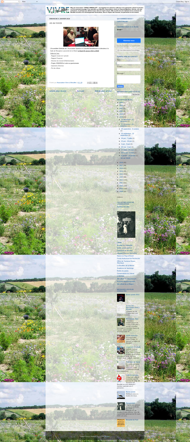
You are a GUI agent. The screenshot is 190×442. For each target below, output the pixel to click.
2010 (121, 186)
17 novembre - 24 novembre (127, 125)
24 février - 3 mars (127, 153)
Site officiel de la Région (125, 284)
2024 (121, 105)
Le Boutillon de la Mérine (125, 265)
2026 (121, 102)
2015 (121, 171)
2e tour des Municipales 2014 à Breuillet (133, 307)
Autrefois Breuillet (123, 207)
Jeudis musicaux (132, 335)
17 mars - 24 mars (127, 150)
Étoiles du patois (122, 271)
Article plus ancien (103, 91)
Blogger (107, 436)
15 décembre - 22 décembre (127, 120)
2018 (121, 162)
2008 (121, 191)
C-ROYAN (120, 276)
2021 (121, 111)
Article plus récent (57, 91)
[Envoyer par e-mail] (88, 83)
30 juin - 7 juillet (126, 138)
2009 (121, 188)
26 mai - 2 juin (126, 147)
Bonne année (130, 392)
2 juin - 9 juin (126, 144)
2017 (121, 165)
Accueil (80, 91)
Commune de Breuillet (124, 250)
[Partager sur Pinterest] (96, 83)
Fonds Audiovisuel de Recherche (128, 258)
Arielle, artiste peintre (124, 248)
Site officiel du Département (126, 279)
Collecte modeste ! (132, 375)
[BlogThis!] (90, 83)
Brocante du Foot (132, 420)
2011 (121, 183)
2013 (121, 177)
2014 (121, 174)
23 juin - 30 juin (126, 141)
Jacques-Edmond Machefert (127, 253)
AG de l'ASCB (125, 158)
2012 (121, 180)
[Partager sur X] (92, 83)
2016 (121, 168)
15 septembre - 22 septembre (127, 134)
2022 (121, 108)
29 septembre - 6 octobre (130, 129)
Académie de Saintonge (125, 268)
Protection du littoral (133, 362)
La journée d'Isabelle (133, 347)
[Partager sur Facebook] (94, 83)
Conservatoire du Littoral (125, 273)
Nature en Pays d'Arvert (125, 256)
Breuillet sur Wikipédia (124, 245)
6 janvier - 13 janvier (128, 155)
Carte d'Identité (122, 21)
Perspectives (130, 403)
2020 (121, 114)
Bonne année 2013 (132, 294)
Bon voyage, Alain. (132, 319)
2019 (121, 117)
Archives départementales (126, 281)
